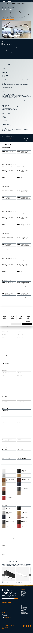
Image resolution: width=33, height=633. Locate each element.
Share (26, 136)
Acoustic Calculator (24, 613)
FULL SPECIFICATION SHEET (8, 19)
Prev (3, 29)
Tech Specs (14, 3)
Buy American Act (24, 607)
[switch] (12, 318)
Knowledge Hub (23, 612)
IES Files (13, 47)
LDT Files (19, 47)
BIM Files (25, 47)
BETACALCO (7, 1)
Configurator (24, 3)
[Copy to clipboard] (7, 139)
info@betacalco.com (7, 617)
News (22, 594)
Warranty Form (23, 611)
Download (26, 138)
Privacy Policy (23, 592)
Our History (23, 591)
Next (30, 29)
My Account (23, 616)
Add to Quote (26, 135)
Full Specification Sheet (5, 47)
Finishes (22, 606)
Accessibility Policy (24, 593)
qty (28, 413)
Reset (26, 140)
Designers (22, 595)
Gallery (18, 3)
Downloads (8, 3)
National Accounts (24, 608)
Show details (28, 321)
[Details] (10, 144)
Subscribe (15, 598)
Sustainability (23, 609)
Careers (22, 596)
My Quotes (23, 617)
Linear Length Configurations (6, 55)
